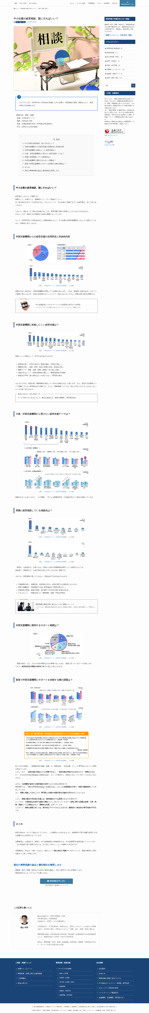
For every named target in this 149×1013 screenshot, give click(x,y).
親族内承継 (112, 52)
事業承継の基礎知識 (114, 48)
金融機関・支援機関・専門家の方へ (112, 997)
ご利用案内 (22, 978)
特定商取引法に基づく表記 (87, 1006)
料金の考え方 (22, 983)
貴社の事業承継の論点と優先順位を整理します (42, 170)
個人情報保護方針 (39, 1006)
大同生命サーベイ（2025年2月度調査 (55, 285)
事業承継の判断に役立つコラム (110, 978)
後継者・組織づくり (114, 73)
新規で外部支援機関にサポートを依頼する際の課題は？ (45, 164)
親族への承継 (63, 973)
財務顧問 (62, 986)
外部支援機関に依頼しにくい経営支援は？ (40, 150)
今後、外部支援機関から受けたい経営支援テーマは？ (44, 153)
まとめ (27, 167)
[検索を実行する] (133, 85)
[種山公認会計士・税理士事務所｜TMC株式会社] (16, 3)
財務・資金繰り (113, 61)
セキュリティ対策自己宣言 (108, 988)
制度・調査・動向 (20, 22)
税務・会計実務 (113, 65)
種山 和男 (24, 927)
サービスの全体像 (64, 969)
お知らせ (102, 973)
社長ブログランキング (111, 135)
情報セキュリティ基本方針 (54, 1006)
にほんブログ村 (109, 145)
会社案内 (102, 969)
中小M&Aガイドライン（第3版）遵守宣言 (114, 983)
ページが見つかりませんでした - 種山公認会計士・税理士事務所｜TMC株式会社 (47, 398)
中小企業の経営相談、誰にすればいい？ (39, 143)
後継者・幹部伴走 (65, 991)
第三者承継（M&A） (114, 57)
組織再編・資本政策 (65, 995)
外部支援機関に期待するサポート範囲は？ (40, 160)
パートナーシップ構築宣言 (108, 993)
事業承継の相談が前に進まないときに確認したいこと (55, 604)
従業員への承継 (64, 977)
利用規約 (67, 1006)
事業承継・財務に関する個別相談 (30, 973)
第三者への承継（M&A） (67, 982)
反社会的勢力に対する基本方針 (106, 1006)
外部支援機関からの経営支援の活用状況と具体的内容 (44, 147)
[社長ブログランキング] (115, 133)
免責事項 (74, 1006)
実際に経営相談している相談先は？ (38, 157)
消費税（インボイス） (115, 69)
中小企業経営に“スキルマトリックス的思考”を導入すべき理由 (58, 305)
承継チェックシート (25, 969)
